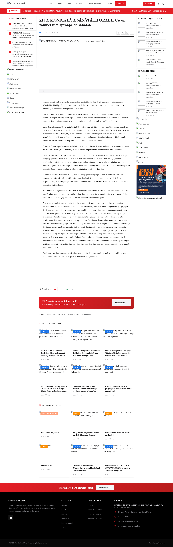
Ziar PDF (120, 4)
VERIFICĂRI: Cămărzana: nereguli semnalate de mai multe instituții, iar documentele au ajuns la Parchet (23, 35)
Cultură (79, 4)
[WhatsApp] (127, 33)
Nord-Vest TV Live (95, 510)
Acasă (49, 4)
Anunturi (109, 4)
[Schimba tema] (163, 3)
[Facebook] (118, 33)
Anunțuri (64, 527)
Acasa (41, 315)
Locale (59, 4)
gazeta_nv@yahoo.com (128, 521)
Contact (91, 505)
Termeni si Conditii (95, 519)
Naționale (65, 519)
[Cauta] (158, 3)
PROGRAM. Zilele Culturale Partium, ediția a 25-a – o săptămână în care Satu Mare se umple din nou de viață (22, 25)
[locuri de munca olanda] (151, 180)
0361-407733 (124, 516)
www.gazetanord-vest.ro (129, 526)
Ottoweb (161, 543)
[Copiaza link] (132, 33)
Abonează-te (120, 302)
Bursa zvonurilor (94, 4)
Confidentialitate (94, 514)
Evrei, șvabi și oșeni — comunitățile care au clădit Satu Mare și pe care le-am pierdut (22, 54)
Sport (69, 4)
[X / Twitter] (123, 33)
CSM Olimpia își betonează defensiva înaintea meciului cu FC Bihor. (22, 44)
